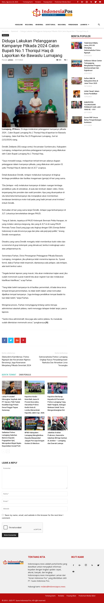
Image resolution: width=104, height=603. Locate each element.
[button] (99, 24)
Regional (29, 25)
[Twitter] (96, 2)
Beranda (5, 31)
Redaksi (38, 2)
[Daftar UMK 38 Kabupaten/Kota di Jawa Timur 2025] (76, 81)
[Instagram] (87, 2)
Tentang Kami (28, 2)
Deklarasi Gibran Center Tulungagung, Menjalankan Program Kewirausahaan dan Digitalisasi (93, 65)
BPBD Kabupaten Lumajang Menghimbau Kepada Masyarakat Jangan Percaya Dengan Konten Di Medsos (34, 438)
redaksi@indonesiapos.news (53, 586)
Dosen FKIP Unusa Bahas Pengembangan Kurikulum (92, 120)
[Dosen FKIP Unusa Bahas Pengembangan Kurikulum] (76, 120)
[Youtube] (100, 2)
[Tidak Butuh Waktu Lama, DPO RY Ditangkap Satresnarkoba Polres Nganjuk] (76, 45)
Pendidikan (73, 25)
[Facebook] (78, 2)
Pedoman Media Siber (63, 2)
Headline (19, 25)
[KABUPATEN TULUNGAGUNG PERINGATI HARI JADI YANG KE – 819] (76, 104)
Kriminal (39, 25)
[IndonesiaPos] (52, 13)
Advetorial (50, 25)
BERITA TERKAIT (9, 375)
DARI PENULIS (25, 375)
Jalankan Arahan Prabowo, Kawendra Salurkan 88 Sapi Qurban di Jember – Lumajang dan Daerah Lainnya (57, 438)
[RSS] (91, 2)
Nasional (62, 25)
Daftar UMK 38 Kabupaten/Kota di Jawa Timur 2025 (91, 80)
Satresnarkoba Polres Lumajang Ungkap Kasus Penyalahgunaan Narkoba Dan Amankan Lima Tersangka (53, 361)
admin (10, 60)
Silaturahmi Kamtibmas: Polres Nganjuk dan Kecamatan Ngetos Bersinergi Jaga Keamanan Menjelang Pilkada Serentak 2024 (16, 361)
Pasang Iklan (47, 2)
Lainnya (83, 25)
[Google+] (82, 2)
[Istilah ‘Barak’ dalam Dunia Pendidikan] (76, 94)
